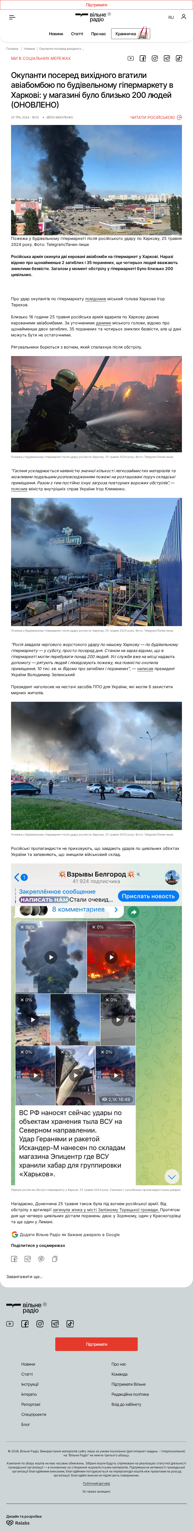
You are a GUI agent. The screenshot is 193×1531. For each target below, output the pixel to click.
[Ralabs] (24, 1521)
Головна (12, 49)
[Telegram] (55, 1323)
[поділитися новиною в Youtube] (131, 58)
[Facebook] (24, 1323)
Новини (56, 33)
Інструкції (29, 1384)
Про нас (98, 33)
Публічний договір (96, 1483)
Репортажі (30, 1404)
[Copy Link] (54, 1258)
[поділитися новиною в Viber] (41, 1258)
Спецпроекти (33, 1414)
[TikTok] (70, 1323)
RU (171, 17)
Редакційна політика (130, 1394)
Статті (77, 33)
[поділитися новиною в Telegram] (167, 58)
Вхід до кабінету (126, 1404)
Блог (25, 1424)
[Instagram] (39, 1323)
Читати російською (152, 117)
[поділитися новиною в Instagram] (155, 58)
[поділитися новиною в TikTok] (179, 58)
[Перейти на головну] (93, 17)
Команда (119, 1374)
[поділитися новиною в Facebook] (143, 58)
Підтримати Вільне (129, 1384)
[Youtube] (9, 1323)
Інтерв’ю (29, 1394)
